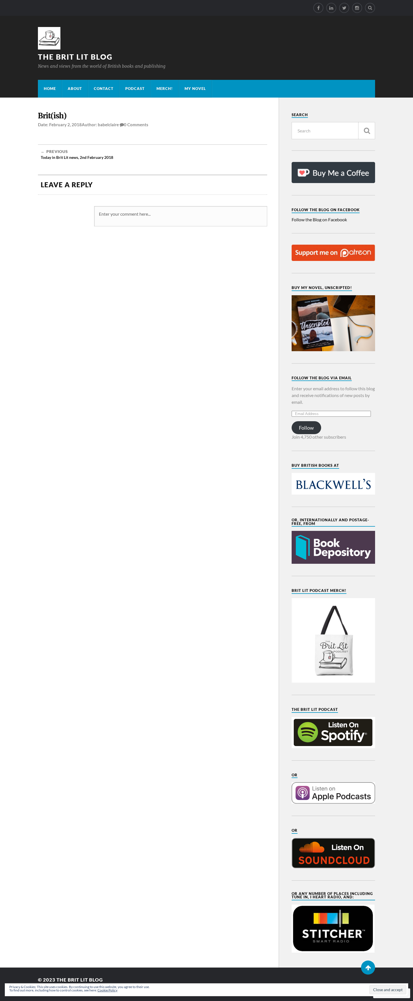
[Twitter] (344, 8)
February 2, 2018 (65, 124)
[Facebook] (318, 8)
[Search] (370, 8)
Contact (104, 88)
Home (50, 88)
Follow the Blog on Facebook (326, 210)
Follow (306, 428)
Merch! (164, 88)
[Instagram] (357, 8)
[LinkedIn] (331, 8)
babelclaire (108, 124)
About (75, 88)
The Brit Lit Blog (75, 57)
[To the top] (368, 968)
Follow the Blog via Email (322, 378)
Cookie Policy (107, 990)
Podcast (135, 88)
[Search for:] (333, 130)
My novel (195, 88)
